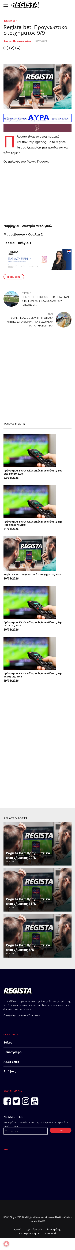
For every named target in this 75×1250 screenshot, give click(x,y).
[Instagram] (25, 1101)
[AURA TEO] (37, 121)
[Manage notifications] (6, 1244)
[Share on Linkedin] (17, 48)
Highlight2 (13, 277)
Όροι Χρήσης (54, 1229)
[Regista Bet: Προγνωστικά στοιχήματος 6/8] (37, 937)
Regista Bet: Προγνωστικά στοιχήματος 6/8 (28, 947)
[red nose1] (37, 131)
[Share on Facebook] (5, 48)
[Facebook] (7, 1101)
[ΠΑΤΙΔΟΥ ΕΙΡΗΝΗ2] (37, 269)
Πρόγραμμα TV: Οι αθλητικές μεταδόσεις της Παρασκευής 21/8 (32, 523)
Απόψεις (9, 1071)
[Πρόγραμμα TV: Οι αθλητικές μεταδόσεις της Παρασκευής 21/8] (29, 501)
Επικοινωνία (51, 1233)
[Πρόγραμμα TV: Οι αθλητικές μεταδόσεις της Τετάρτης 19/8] (29, 653)
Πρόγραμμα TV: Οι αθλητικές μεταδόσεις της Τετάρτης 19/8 (32, 675)
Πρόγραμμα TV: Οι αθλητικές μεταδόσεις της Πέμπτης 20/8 (32, 624)
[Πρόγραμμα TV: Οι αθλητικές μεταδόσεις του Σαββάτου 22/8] (29, 450)
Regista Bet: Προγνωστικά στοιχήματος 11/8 (28, 901)
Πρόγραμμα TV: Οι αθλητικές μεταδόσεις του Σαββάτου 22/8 (32, 472)
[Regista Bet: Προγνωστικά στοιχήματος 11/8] (37, 891)
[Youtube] (34, 1101)
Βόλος (7, 1042)
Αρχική (17, 1229)
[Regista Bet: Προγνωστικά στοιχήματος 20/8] (29, 553)
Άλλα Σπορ (11, 1062)
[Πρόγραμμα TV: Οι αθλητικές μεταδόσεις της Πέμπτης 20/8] (29, 602)
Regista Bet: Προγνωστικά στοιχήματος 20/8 (32, 574)
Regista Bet (10, 20)
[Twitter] (16, 1101)
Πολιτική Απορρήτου (29, 1233)
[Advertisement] (37, 195)
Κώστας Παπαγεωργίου (17, 41)
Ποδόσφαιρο (12, 1052)
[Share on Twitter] (11, 48)
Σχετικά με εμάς (34, 1229)
